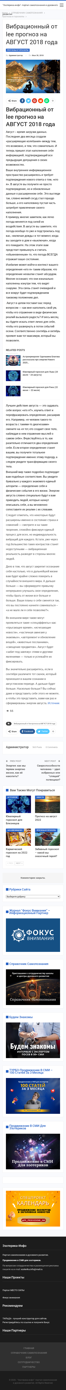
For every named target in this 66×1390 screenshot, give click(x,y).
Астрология (12, 797)
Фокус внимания (11, 1297)
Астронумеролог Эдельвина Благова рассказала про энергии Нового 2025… (41, 359)
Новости (40, 797)
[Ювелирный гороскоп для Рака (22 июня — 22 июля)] (13, 391)
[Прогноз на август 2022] (47, 804)
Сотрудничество (29, 1362)
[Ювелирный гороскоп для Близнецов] (18, 804)
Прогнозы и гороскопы (18, 50)
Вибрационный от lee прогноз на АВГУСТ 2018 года (34, 724)
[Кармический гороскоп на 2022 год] (18, 837)
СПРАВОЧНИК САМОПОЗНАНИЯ (29, 1353)
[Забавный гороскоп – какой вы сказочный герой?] (47, 837)
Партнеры (28, 1367)
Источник (53, 703)
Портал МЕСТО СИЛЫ (13, 1290)
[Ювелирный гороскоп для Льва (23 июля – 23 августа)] (13, 375)
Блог (29, 1357)
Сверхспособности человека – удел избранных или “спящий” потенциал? (48, 772)
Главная (29, 1348)
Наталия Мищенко (14, 830)
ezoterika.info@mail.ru (31, 1269)
